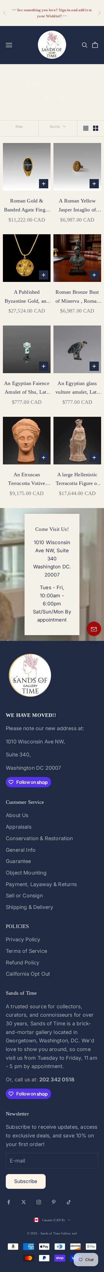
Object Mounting (26, 873)
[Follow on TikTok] (69, 1202)
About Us (17, 815)
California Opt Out (28, 974)
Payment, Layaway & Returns (41, 884)
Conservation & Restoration (39, 838)
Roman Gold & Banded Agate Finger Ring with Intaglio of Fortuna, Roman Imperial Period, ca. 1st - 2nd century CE (26, 206)
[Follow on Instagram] (39, 1202)
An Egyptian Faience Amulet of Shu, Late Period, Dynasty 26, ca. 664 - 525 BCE (26, 388)
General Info (21, 850)
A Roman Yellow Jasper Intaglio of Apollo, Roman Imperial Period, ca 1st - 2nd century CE (77, 206)
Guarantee (18, 861)
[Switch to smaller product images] (95, 128)
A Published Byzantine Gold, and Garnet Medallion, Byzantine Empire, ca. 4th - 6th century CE (27, 297)
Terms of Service (26, 951)
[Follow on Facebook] (9, 1202)
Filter (19, 126)
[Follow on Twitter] (24, 1202)
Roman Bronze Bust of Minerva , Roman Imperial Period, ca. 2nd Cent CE (77, 297)
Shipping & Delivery (29, 907)
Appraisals (18, 827)
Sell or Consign (24, 895)
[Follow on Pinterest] (54, 1202)
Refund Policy (22, 962)
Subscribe (25, 1181)
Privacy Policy (23, 939)
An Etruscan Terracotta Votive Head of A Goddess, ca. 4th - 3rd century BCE (27, 480)
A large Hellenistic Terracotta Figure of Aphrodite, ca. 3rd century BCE (77, 480)
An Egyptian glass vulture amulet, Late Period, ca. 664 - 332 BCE (77, 388)
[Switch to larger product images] (85, 128)
